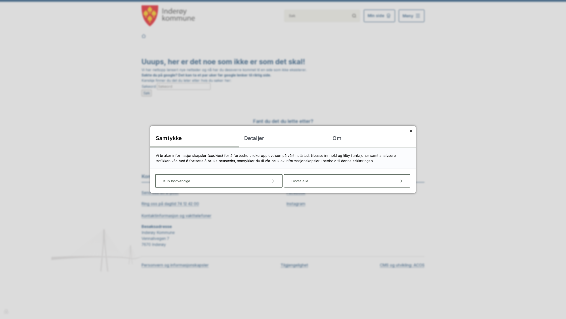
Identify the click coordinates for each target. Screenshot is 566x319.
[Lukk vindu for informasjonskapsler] (410, 130)
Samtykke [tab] (169, 138)
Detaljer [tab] (254, 138)
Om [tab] (337, 138)
